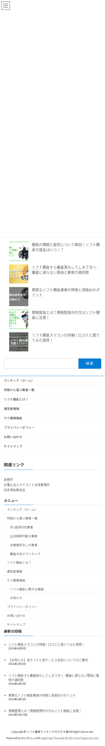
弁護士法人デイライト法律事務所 (27, 485)
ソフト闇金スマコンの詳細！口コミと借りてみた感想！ (46, 644)
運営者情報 (11, 409)
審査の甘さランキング (25, 554)
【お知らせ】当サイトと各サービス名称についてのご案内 (48, 660)
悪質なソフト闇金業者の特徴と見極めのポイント (42, 695)
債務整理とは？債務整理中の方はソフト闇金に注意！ (45, 711)
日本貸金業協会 (14, 490)
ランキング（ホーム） (19, 380)
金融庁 (8, 480)
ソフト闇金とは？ (16, 399)
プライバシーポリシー (19, 427)
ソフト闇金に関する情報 (27, 589)
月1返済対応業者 (21, 527)
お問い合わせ (13, 437)
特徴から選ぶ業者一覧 (19, 390)
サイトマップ (13, 446)
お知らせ (16, 598)
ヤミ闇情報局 (13, 418)
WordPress (28, 738)
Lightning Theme (51, 738)
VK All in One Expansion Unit (81, 738)
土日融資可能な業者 (23, 536)
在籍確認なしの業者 (23, 545)
